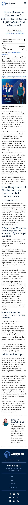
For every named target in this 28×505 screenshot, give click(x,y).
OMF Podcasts (18, 32)
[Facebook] (10, 497)
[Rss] (14, 501)
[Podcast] (10, 494)
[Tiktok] (14, 497)
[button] (25, 3)
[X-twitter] (18, 497)
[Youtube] (14, 494)
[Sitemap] (18, 501)
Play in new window (14, 52)
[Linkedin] (10, 501)
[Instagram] (18, 494)
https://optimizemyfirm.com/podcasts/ (14, 77)
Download (5, 55)
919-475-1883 (14, 465)
